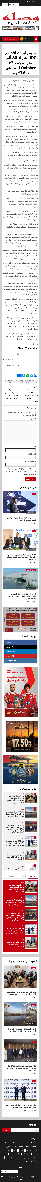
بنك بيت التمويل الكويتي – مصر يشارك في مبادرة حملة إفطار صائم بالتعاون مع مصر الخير (11, 392)
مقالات (25, 1161)
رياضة (35, 1154)
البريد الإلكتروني (30, 454)
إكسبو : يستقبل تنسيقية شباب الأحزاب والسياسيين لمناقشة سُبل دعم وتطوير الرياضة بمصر (29, 394)
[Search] (26, 39)
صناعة (21, 48)
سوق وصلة (21, 856)
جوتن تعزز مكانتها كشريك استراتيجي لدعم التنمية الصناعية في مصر (21, 519)
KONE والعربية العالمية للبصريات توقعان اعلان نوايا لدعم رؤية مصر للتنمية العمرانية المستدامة (21, 557)
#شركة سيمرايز (29, 380)
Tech (27, 1146)
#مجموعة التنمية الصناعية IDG (24, 382)
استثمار (34, 570)
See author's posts (13, 365)
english (25, 1143)
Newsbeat (16, 1143)
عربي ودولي (26, 1157)
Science (7, 1143)
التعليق (33, 418)
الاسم (33, 446)
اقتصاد (22, 799)
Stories (34, 1146)
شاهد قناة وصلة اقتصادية (10, 39)
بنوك (23, 813)
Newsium (36, 1177)
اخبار (23, 842)
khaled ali (8, 359)
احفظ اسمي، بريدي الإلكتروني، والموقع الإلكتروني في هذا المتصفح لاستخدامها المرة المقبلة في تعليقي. (21, 471)
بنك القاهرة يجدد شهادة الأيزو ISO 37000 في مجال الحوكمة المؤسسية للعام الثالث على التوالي (14, 916)
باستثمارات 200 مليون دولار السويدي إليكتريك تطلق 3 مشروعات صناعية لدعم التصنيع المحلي (22, 596)
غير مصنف (9, 1157)
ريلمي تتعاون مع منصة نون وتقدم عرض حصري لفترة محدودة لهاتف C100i (14, 861)
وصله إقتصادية (10, 382)
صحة (11, 1154)
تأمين (8, 1150)
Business (34, 1143)
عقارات (17, 1157)
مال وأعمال (33, 1161)
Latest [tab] (32, 876)
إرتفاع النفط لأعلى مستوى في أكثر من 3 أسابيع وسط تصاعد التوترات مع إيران (15, 804)
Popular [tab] (22, 876)
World (21, 1146)
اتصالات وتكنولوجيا (10, 1146)
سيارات (18, 1154)
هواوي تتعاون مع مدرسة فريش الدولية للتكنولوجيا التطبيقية (15, 847)
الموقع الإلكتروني (30, 461)
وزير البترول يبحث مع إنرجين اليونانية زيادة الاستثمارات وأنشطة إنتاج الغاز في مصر (15, 888)
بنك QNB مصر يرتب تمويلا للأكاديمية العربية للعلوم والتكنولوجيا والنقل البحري (15, 833)
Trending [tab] (10, 876)
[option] (20, 804)
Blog (20, 1167)
